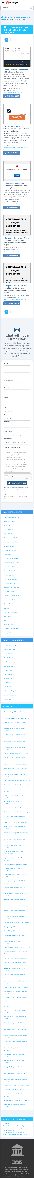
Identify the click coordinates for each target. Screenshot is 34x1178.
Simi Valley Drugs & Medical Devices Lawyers (15, 1055)
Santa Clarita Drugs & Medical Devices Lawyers (15, 1036)
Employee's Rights (9, 674)
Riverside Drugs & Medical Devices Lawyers (14, 969)
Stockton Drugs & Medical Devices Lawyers (14, 1061)
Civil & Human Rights (10, 662)
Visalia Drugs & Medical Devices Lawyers (16, 1100)
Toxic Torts (7, 620)
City (5, 407)
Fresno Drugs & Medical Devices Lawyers (16, 822)
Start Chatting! (18, 483)
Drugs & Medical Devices (11, 562)
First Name (7, 364)
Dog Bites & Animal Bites (11, 558)
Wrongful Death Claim (9, 1128)
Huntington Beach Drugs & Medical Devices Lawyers (15, 853)
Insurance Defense (10, 567)
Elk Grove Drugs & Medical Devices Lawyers (14, 796)
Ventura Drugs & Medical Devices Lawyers (17, 1090)
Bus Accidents (8, 529)
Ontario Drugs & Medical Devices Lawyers (16, 923)
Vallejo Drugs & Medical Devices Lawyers (16, 1085)
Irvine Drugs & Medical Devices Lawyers (16, 864)
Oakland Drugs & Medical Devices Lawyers (14, 911)
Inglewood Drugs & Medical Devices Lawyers (15, 859)
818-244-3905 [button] (12, 96)
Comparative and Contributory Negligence (15, 1126)
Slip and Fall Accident (10, 612)
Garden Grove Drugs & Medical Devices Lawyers (16, 834)
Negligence (6, 1124)
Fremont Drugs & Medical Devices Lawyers (14, 817)
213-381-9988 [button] (12, 153)
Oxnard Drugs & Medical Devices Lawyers (16, 931)
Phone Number (9, 388)
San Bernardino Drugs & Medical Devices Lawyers (16, 992)
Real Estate (7, 699)
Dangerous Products (10, 550)
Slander (6, 608)
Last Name (7, 371)
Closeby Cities (9, 706)
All (2, 17)
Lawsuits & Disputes (10, 695)
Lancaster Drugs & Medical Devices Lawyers (14, 869)
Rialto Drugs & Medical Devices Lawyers (16, 958)
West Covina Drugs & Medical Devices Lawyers (15, 1105)
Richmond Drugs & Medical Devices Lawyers (15, 963)
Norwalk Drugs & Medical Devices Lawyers (17, 906)
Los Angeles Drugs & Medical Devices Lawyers (15, 882)
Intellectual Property (10, 691)
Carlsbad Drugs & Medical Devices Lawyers (14, 742)
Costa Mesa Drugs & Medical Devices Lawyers (15, 769)
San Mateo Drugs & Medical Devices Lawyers (15, 1018)
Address (6, 397)
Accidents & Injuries (13, 512)
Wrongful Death (9, 633)
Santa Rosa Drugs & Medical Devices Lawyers (15, 1049)
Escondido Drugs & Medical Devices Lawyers (15, 803)
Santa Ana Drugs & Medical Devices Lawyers (15, 1024)
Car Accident (8, 534)
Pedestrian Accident (10, 583)
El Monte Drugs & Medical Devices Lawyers (14, 790)
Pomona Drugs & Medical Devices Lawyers (17, 947)
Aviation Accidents (9, 521)
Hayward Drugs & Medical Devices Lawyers (14, 846)
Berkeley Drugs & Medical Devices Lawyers (14, 729)
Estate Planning (9, 678)
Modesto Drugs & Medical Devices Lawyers (14, 888)
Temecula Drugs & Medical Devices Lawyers (14, 1074)
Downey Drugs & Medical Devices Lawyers (17, 781)
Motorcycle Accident (10, 575)
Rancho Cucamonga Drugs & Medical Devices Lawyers (15, 953)
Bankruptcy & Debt (10, 649)
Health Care (7, 687)
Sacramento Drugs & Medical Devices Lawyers (15, 982)
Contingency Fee (22, 1128)
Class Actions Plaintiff (10, 538)
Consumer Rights (9, 666)
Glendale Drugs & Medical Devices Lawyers (14, 840)
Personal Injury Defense (11, 587)
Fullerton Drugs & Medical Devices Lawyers (14, 827)
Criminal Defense (9, 670)
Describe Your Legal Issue (12, 447)
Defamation (7, 554)
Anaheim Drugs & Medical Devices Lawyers (14, 713)
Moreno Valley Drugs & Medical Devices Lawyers (16, 894)
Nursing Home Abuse (10, 579)
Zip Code (7, 421)
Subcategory (8, 438)
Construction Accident (11, 542)
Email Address (8, 381)
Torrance (17, 17)
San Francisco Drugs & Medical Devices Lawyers (16, 1005)
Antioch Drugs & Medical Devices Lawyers (16, 718)
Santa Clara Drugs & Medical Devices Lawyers (15, 1030)
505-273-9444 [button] (12, 207)
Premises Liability (9, 591)
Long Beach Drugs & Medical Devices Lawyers (15, 876)
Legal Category (8, 431)
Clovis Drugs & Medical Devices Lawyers (16, 753)
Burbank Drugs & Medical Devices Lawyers (14, 736)
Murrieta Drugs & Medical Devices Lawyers (14, 901)
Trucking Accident (9, 624)
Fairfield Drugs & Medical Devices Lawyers (17, 808)
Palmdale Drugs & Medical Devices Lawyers (14, 936)
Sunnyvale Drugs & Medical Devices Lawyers (15, 1068)
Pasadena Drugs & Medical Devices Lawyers (14, 942)
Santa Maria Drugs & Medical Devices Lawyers (15, 1043)
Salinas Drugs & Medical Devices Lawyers (16, 987)
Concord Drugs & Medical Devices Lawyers (14, 759)
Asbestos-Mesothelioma (11, 517)
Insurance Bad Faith (9, 1130)
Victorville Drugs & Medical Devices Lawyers (14, 1095)
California (8, 17)
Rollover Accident (9, 600)
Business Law (8, 654)
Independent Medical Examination (13, 1132)
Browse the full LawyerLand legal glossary (15, 1134)
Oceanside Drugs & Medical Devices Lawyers (15, 917)
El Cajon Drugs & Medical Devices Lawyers (17, 785)
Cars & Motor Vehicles (10, 658)
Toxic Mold (7, 616)
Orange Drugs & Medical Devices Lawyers (16, 927)
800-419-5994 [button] (12, 255)
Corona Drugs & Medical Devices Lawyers (16, 764)
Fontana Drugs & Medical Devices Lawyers (17, 812)
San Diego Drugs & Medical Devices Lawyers (15, 999)
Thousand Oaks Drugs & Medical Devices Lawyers (16, 1080)
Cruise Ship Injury (9, 546)
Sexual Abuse (8, 604)
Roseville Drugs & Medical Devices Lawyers (14, 976)
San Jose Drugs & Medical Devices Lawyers (14, 1011)
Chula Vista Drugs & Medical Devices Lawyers (15, 748)
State (5, 414)
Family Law (7, 682)
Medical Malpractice (10, 571)
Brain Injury (7, 525)
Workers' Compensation (11, 629)
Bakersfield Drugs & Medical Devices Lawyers (15, 723)
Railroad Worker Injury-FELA (12, 595)
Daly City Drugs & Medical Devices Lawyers (14, 775)
